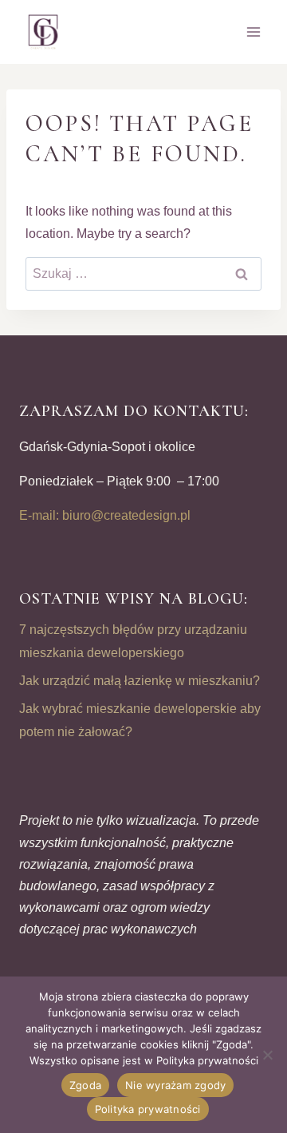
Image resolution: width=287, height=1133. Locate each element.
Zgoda (85, 1085)
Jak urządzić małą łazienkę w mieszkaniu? (139, 680)
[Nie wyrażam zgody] (267, 1055)
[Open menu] (253, 31)
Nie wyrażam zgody (175, 1085)
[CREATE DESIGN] (44, 32)
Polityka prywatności (148, 1109)
